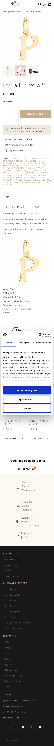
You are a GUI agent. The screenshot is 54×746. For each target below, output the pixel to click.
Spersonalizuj (25, 399)
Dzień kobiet (33, 180)
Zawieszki (19, 182)
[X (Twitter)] (31, 727)
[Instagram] (22, 727)
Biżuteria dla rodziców (28, 166)
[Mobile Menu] (5, 4)
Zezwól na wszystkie (27, 390)
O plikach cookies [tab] (42, 342)
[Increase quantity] (16, 114)
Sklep (19, 11)
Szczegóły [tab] (24, 342)
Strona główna (8, 11)
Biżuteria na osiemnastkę (36, 175)
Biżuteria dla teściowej (15, 170)
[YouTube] (40, 727)
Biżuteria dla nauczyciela (16, 163)
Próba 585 (45, 180)
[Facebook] (14, 727)
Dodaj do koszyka (36, 114)
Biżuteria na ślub (36, 177)
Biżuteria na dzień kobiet (22, 173)
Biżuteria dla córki (24, 158)
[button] (14, 439)
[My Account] (44, 4)
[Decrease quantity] (5, 114)
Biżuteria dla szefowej (32, 168)
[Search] (39, 4)
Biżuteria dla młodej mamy (29, 161)
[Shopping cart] (49, 5)
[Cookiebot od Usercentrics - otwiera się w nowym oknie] (39, 335)
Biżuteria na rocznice (14, 177)
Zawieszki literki (33, 182)
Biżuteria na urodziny (14, 180)
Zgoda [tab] (9, 342)
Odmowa (27, 408)
